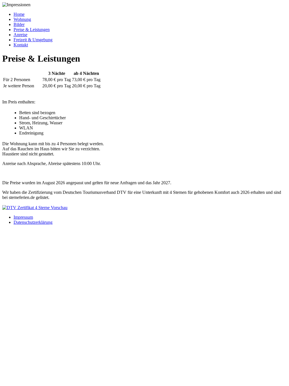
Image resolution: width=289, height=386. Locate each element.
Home (19, 14)
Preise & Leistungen (32, 29)
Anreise (20, 34)
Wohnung (22, 19)
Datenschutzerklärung (33, 222)
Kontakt (21, 44)
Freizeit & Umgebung (33, 39)
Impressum (23, 217)
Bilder (19, 24)
